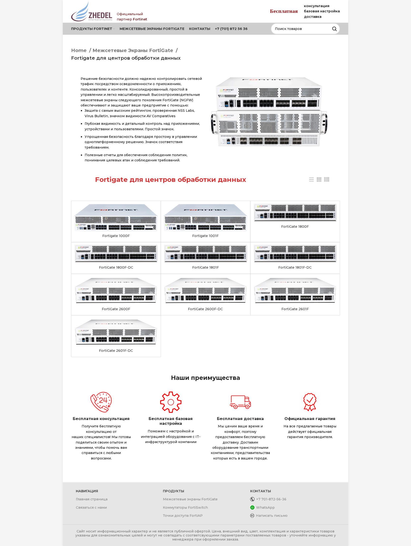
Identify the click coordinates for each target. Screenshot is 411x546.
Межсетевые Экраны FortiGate (134, 50)
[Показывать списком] (311, 180)
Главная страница (92, 499)
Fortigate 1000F (116, 236)
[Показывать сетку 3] (319, 180)
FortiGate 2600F (116, 309)
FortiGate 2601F (295, 309)
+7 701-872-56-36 (271, 499)
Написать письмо (272, 515)
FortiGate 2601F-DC (116, 350)
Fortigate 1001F (205, 236)
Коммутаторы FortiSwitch (185, 507)
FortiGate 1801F (205, 267)
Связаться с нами (91, 507)
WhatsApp (265, 507)
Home (79, 50)
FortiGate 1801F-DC (295, 267)
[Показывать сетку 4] (326, 180)
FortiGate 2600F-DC (205, 309)
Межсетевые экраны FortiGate (190, 499)
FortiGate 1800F (295, 226)
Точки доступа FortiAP (183, 515)
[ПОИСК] (334, 28)
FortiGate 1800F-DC (116, 267)
